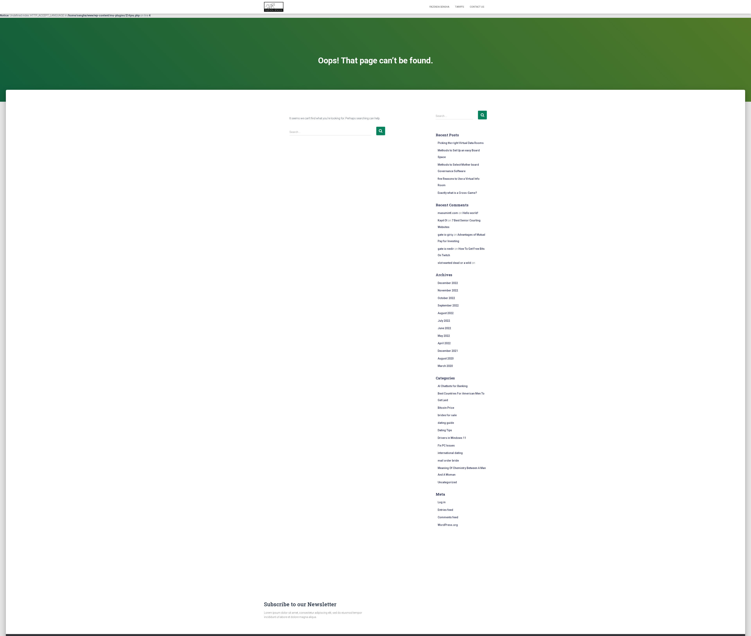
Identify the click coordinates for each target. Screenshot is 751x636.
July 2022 (444, 320)
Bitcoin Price (446, 407)
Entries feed (445, 509)
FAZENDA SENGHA (439, 6)
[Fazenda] (273, 7)
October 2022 (446, 298)
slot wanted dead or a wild (454, 262)
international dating (450, 453)
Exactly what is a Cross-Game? (457, 192)
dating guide (446, 422)
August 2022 (446, 313)
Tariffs (459, 6)
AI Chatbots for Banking (453, 386)
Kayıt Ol (442, 220)
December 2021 (448, 350)
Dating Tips (445, 430)
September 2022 (448, 305)
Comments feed (448, 517)
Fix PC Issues (446, 445)
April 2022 (444, 343)
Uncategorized (447, 482)
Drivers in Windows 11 (452, 437)
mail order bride (448, 460)
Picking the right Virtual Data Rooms (461, 143)
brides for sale (447, 415)
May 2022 (444, 335)
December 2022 (448, 283)
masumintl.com (448, 213)
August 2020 (446, 358)
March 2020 (445, 365)
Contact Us (477, 6)
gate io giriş (445, 234)
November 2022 (448, 290)
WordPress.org (448, 524)
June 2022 (444, 328)
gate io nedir (446, 248)
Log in (442, 502)
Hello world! (470, 213)
